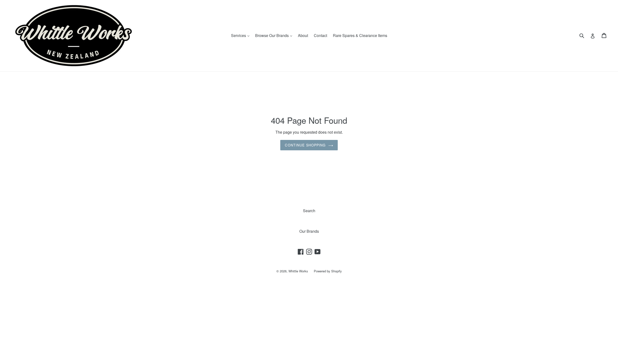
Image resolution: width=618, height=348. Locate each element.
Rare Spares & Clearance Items (360, 35)
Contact (320, 35)
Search (309, 210)
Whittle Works (298, 271)
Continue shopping (305, 145)
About (303, 35)
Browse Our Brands (275, 35)
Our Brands (309, 231)
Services (241, 35)
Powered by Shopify (328, 271)
